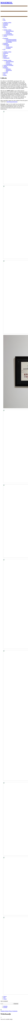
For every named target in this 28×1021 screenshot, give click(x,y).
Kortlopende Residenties (11, 40)
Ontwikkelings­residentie (11, 39)
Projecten (8, 32)
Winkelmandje (6, 58)
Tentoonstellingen (10, 31)
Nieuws (5, 996)
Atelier (7, 45)
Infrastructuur (6, 44)
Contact (5, 998)
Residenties (5, 23)
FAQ (4, 49)
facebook (5, 1007)
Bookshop (5, 25)
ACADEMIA (9, 42)
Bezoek (5, 27)
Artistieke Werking (5, 1011)
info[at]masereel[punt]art (12, 101)
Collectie (5, 36)
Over (4, 26)
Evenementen (9, 33)
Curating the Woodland (8, 34)
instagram (5, 1006)
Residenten (5, 43)
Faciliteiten (8, 48)
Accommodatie (9, 47)
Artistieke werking (7, 22)
